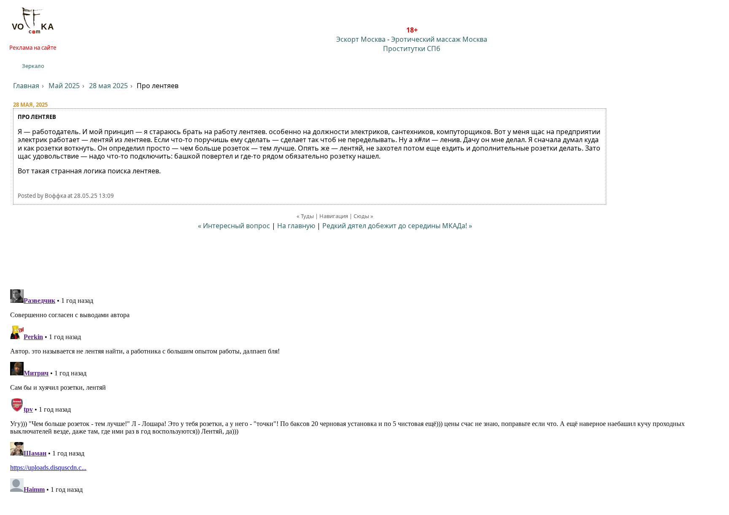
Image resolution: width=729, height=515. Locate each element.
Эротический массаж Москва (439, 39)
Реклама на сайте (33, 47)
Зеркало (33, 66)
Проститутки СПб (411, 48)
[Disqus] (364, 391)
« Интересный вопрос (234, 225)
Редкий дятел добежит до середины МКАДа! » (397, 225)
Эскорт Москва (361, 39)
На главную (296, 225)
